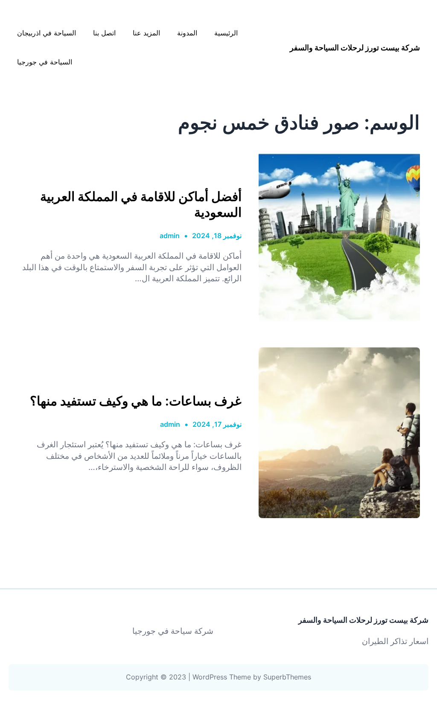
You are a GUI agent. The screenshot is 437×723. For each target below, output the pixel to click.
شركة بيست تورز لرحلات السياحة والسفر (355, 47)
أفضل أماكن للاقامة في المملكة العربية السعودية (141, 204)
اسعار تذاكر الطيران (395, 641)
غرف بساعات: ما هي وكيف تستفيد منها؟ (136, 400)
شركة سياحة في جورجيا (172, 631)
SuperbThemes (287, 677)
